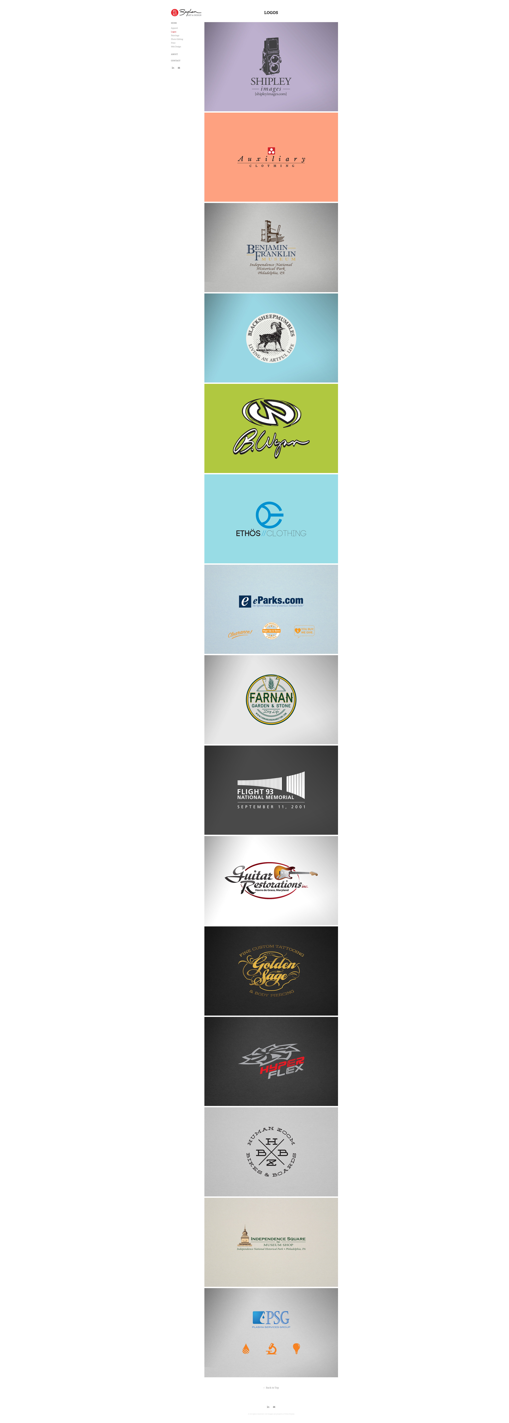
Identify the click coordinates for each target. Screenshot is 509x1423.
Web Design (176, 46)
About (174, 54)
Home (174, 23)
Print (173, 43)
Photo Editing (177, 39)
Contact (175, 60)
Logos (173, 32)
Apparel (174, 28)
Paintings (175, 35)
